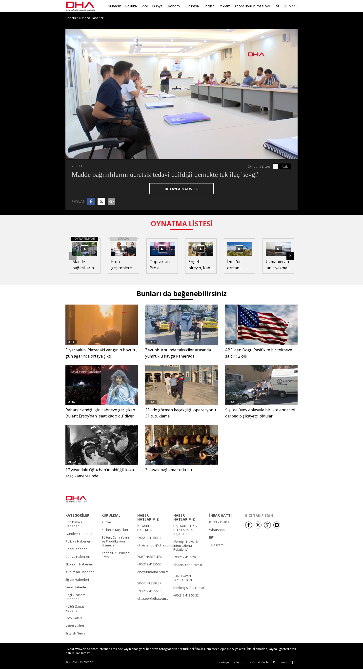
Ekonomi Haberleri (79, 564)
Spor (144, 6)
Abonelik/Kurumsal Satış (253, 6)
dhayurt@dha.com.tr (152, 572)
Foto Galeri (73, 618)
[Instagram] (267, 525)
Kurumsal (192, 6)
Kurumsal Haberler (79, 572)
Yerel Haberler (76, 587)
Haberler (71, 18)
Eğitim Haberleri (77, 579)
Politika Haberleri (78, 541)
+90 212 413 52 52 (186, 595)
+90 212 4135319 (149, 538)
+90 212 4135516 (149, 591)
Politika (131, 6)
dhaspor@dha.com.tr (153, 598)
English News (75, 633)
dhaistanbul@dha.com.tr (155, 545)
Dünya (157, 6)
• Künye (224, 662)
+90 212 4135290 (185, 557)
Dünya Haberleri (77, 557)
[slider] (192, 155)
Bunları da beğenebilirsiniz (181, 293)
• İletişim (239, 662)
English (209, 6)
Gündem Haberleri (79, 534)
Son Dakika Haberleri (73, 524)
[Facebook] (248, 525)
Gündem (114, 6)
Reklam (224, 6)
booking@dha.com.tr (188, 588)
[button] (80, 156)
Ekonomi (173, 6)
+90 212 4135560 (149, 564)
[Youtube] (276, 525)
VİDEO (77, 165)
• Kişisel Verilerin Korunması (268, 662)
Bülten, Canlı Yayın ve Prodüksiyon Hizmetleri (115, 541)
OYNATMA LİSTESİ (182, 223)
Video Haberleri (93, 18)
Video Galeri (74, 626)
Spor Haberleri (76, 549)
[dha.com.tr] (83, 499)
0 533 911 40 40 (220, 522)
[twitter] (258, 525)
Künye (106, 522)
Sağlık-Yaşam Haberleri (75, 597)
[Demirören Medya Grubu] (287, 499)
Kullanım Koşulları (114, 530)
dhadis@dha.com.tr (187, 565)
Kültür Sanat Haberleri (74, 608)
